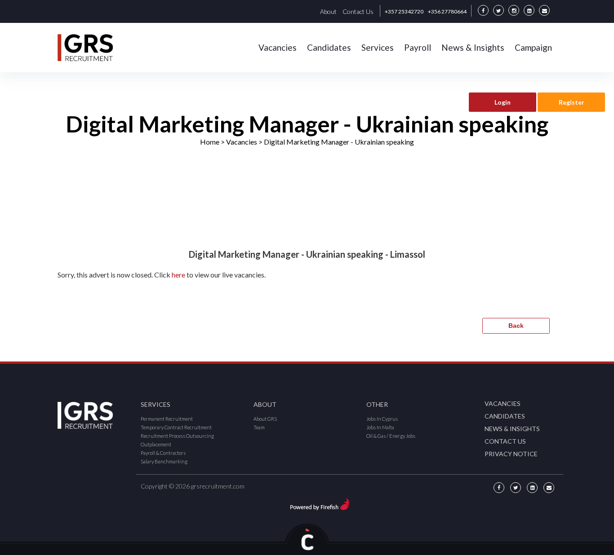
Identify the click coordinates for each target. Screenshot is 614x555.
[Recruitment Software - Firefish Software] (320, 502)
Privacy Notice (511, 454)
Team (259, 427)
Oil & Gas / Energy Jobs (390, 436)
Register (571, 102)
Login (502, 102)
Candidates (329, 47)
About (328, 11)
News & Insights (472, 47)
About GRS (265, 419)
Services (377, 47)
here (178, 274)
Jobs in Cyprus (382, 419)
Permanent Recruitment (167, 419)
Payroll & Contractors (163, 453)
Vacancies (277, 47)
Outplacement (156, 444)
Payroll (417, 47)
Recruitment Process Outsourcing (177, 436)
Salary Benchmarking (164, 461)
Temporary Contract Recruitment (176, 427)
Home (209, 141)
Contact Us (358, 11)
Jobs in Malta (380, 427)
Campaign (533, 47)
